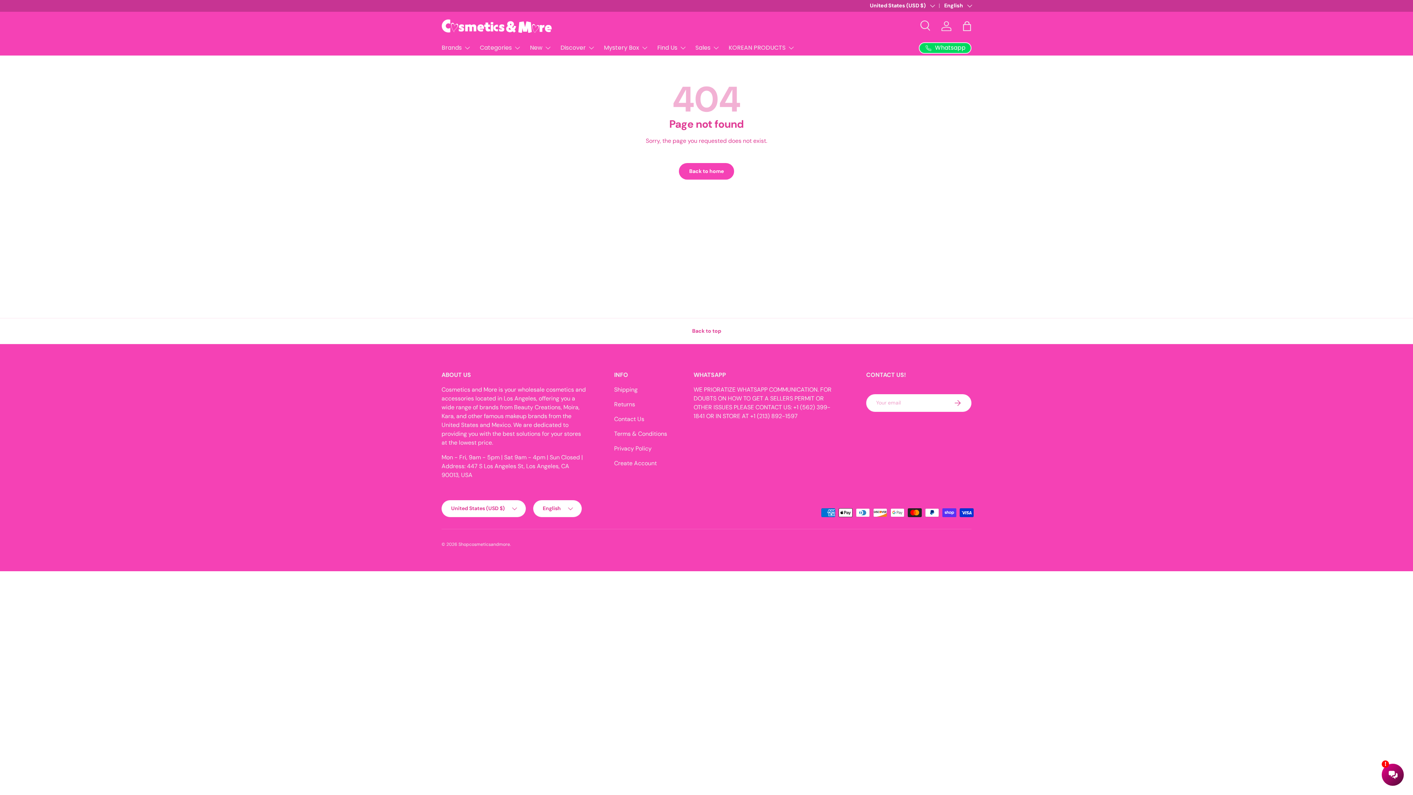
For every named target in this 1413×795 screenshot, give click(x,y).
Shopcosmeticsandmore (484, 544)
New (536, 47)
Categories (496, 47)
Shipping (626, 389)
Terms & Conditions (640, 434)
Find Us (667, 47)
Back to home (706, 171)
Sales (703, 47)
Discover (573, 47)
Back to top (706, 331)
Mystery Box (621, 47)
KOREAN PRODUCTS (757, 47)
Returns (624, 404)
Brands (452, 47)
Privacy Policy (633, 448)
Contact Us (629, 419)
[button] (967, 26)
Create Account (635, 463)
